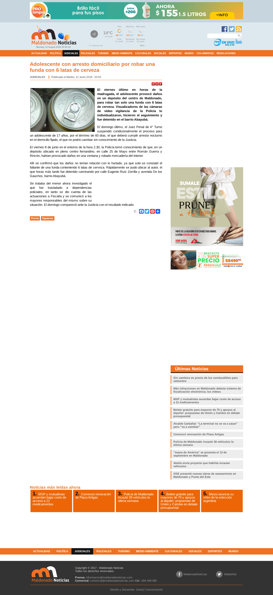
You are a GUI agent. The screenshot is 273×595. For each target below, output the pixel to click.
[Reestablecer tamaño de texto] (156, 83)
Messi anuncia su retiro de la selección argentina (218, 497)
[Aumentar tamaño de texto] (153, 83)
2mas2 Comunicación (149, 589)
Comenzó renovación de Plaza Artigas (93, 495)
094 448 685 (149, 580)
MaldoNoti (230, 574)
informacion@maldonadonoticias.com (109, 577)
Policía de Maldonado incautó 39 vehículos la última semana (136, 497)
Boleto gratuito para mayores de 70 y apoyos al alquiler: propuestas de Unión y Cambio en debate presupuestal (179, 500)
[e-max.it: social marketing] (135, 211)
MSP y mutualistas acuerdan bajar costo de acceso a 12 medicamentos (49, 499)
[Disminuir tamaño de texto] (160, 83)
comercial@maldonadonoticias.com (112, 580)
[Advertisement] (128, 192)
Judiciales (37, 77)
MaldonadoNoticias (195, 574)
